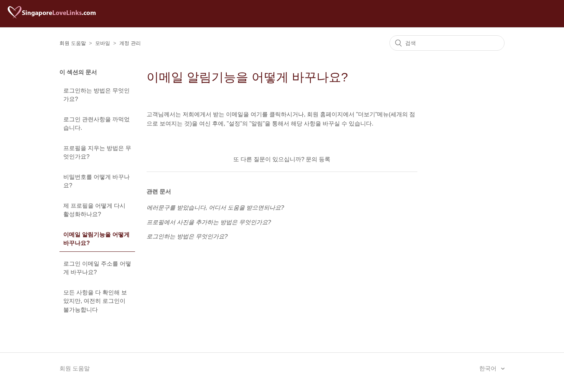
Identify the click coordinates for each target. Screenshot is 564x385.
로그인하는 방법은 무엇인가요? (96, 94)
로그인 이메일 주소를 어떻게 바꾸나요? (97, 268)
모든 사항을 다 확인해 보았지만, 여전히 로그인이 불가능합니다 (95, 301)
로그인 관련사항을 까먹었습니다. (96, 123)
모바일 (102, 43)
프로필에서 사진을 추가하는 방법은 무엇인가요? (209, 222)
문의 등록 (318, 159)
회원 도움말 (72, 43)
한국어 (488, 368)
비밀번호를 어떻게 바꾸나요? (96, 181)
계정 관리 (130, 43)
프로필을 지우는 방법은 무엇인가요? (97, 152)
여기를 (259, 114)
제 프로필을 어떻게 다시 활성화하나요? (94, 210)
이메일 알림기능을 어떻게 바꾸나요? (96, 238)
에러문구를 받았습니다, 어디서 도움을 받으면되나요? (215, 207)
